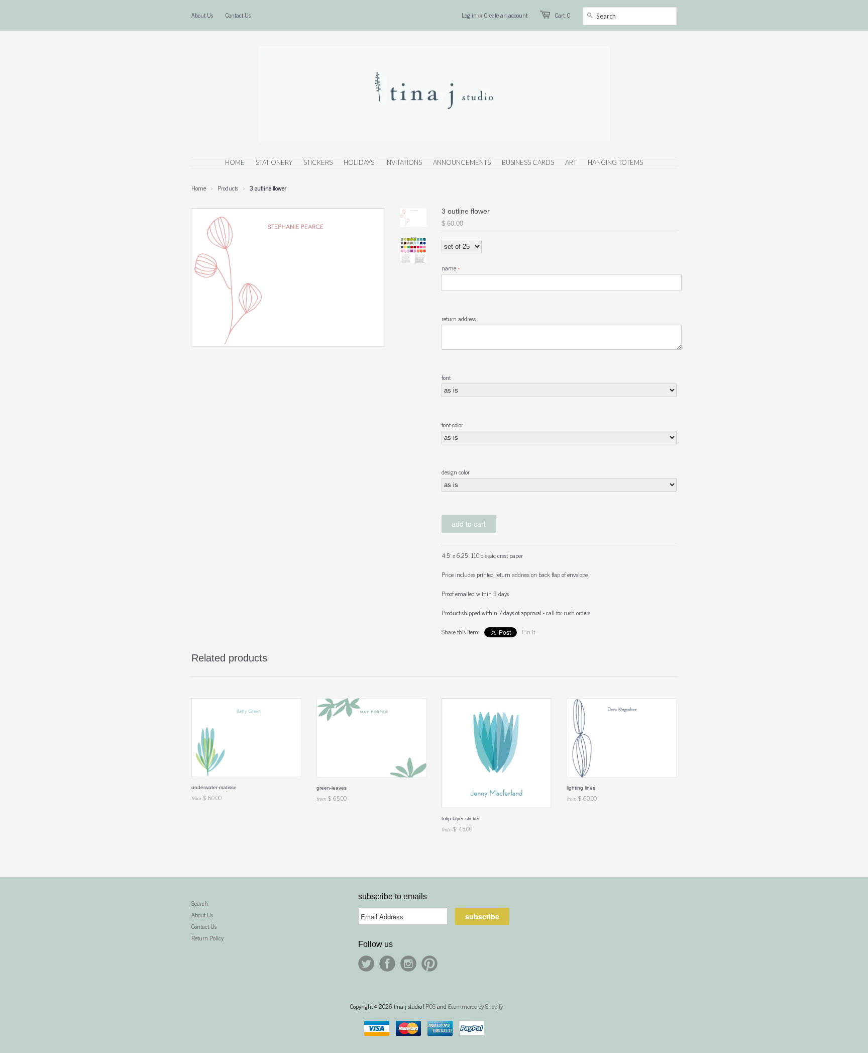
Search (199, 903)
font (446, 377)
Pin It (528, 632)
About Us (202, 15)
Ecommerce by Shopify (475, 1006)
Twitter (366, 963)
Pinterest (429, 963)
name (449, 267)
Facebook (387, 963)
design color (456, 471)
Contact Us (238, 15)
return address (459, 318)
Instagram (408, 963)
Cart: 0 (562, 15)
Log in (469, 15)
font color (452, 424)
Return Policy (207, 938)
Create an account (505, 15)
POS (430, 1006)
